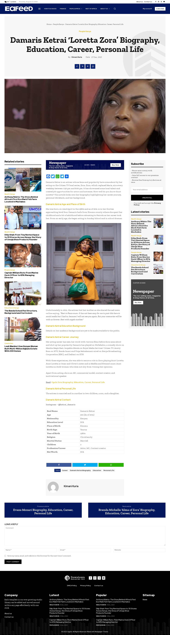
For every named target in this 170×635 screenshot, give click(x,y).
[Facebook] (155, 1)
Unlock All (147, 198)
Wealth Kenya (10, 194)
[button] (115, 9)
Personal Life (109, 470)
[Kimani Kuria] (55, 487)
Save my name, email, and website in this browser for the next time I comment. (39, 556)
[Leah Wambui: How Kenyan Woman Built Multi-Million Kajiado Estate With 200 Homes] (23, 329)
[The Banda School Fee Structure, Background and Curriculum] (23, 293)
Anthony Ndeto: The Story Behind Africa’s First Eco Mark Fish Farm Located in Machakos (21, 199)
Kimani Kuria (77, 57)
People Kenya (58, 24)
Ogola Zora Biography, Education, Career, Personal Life (78, 382)
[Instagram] (158, 1)
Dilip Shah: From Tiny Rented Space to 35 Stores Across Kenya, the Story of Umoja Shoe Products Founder (23, 237)
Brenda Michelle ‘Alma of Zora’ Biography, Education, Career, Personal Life (127, 511)
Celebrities (9, 343)
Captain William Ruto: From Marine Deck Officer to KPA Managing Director (21, 275)
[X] (161, 1)
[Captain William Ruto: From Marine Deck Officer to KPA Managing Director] (23, 255)
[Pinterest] (87, 66)
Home (49, 24)
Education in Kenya (12, 308)
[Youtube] (164, 1)
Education (97, 470)
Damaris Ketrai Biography (80, 470)
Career (65, 470)
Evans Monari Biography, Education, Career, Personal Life (43, 511)
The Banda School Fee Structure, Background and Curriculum (21, 311)
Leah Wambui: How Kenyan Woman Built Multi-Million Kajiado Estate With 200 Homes (21, 348)
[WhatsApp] (93, 66)
